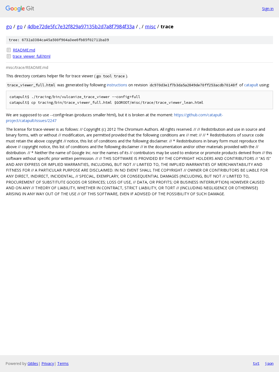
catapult (251, 84)
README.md (24, 50)
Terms (63, 363)
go (9, 26)
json (269, 363)
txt (256, 363)
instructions (117, 84)
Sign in (268, 8)
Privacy (47, 363)
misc (150, 26)
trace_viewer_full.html (31, 56)
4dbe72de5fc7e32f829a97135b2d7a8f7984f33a (81, 26)
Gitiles (33, 363)
